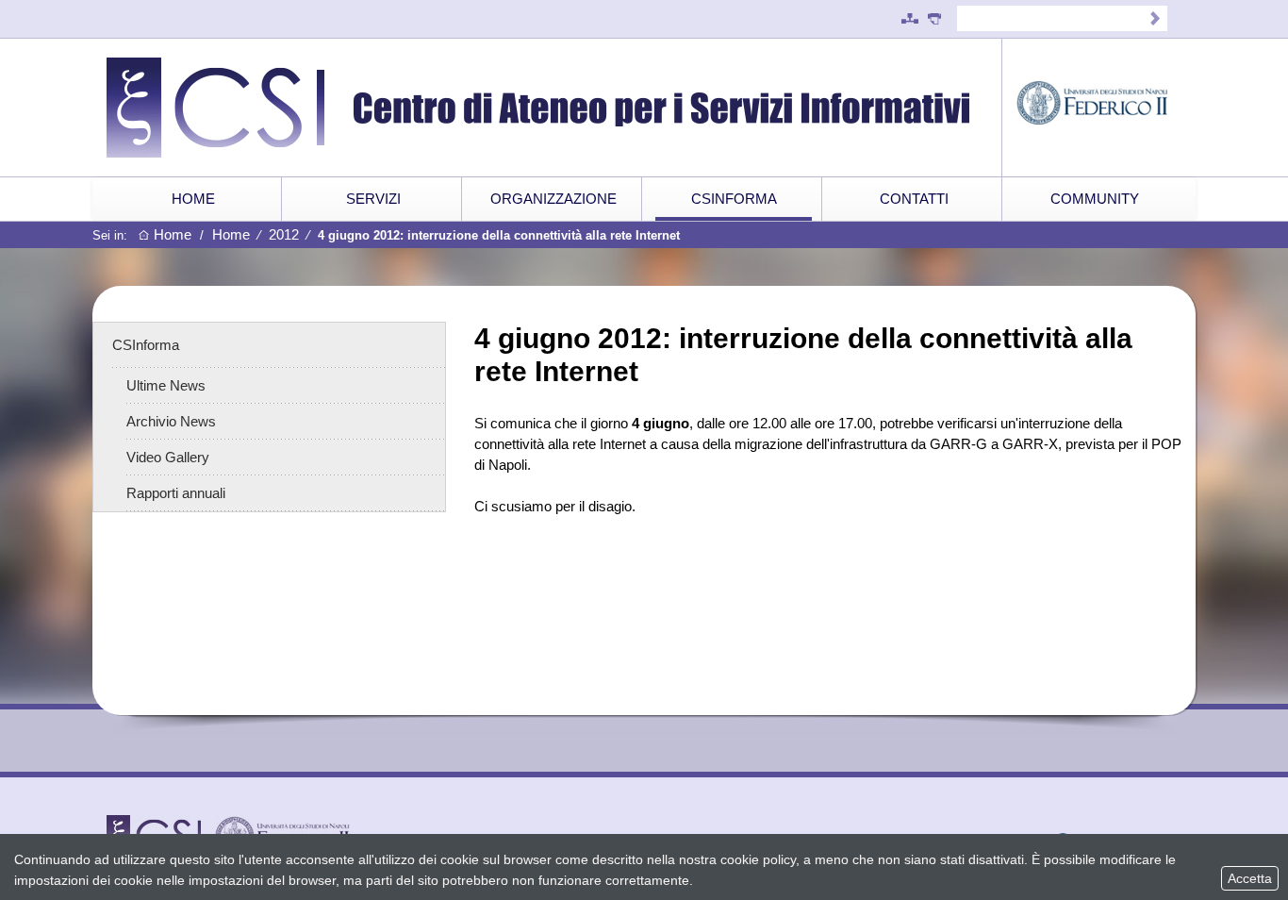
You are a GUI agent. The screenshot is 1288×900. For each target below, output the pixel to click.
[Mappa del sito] (909, 18)
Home (172, 234)
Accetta (1250, 878)
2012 (284, 234)
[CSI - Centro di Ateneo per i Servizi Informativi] (554, 107)
